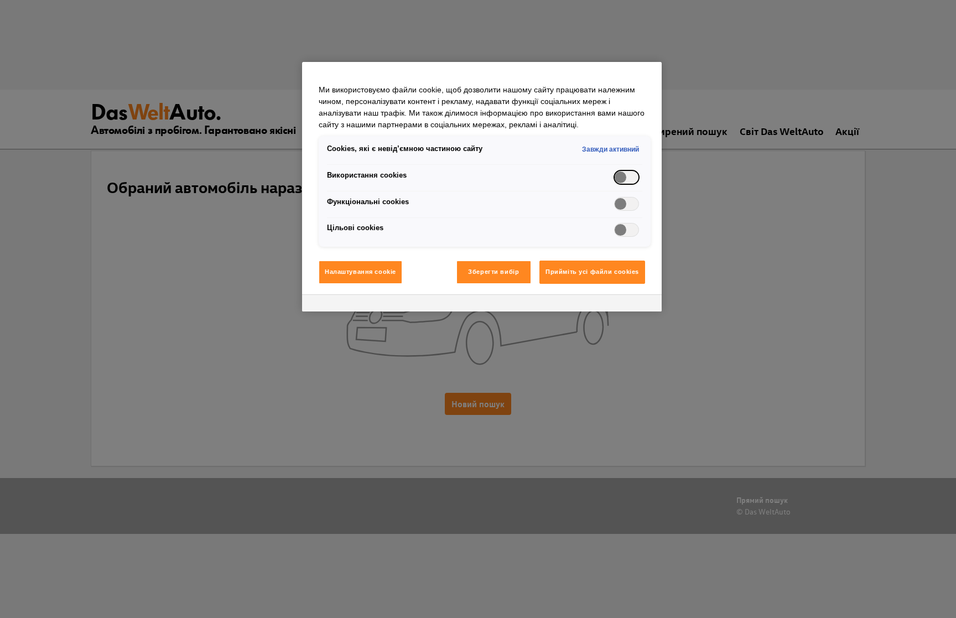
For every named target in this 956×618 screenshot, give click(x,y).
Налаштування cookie (360, 271)
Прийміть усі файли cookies (592, 271)
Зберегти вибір (493, 271)
